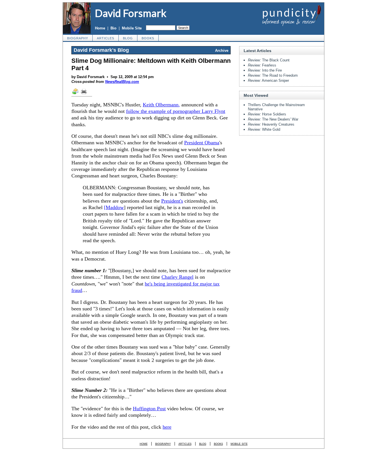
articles (105, 38)
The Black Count (269, 60)
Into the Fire (265, 70)
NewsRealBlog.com (122, 82)
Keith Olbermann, (161, 105)
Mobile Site (132, 28)
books (148, 38)
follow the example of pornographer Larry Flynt (175, 111)
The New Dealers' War (273, 119)
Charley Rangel (177, 277)
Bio (113, 28)
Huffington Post (149, 408)
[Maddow (114, 207)
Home (100, 28)
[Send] (75, 94)
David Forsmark (130, 13)
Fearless (262, 65)
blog (128, 38)
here (167, 427)
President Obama (201, 142)
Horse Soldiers (267, 114)
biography (77, 38)
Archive (221, 50)
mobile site (239, 443)
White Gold (264, 129)
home (144, 443)
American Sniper (268, 80)
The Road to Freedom (273, 75)
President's (172, 201)
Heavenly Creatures (271, 124)
